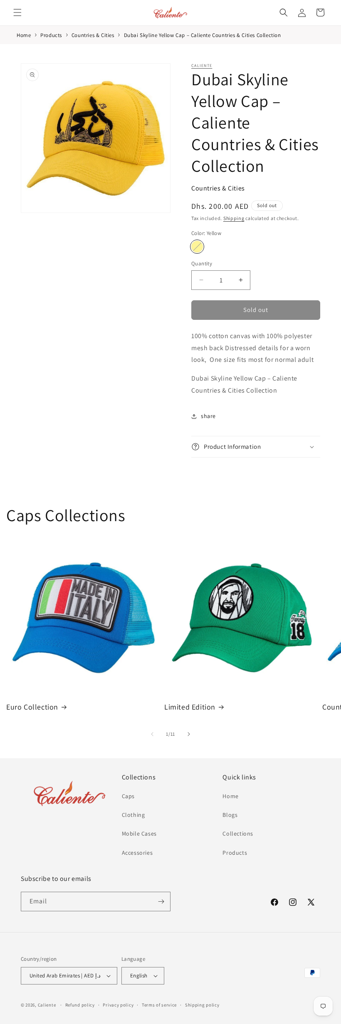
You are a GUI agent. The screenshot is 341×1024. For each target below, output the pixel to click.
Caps (128, 796)
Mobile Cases (139, 833)
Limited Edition (189, 707)
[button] (17, 12)
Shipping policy (202, 1005)
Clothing (133, 815)
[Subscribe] (161, 901)
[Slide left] (152, 734)
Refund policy (80, 1005)
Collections (237, 833)
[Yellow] (197, 246)
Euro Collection (32, 707)
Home (230, 796)
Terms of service (159, 1005)
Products (234, 852)
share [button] (208, 416)
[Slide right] (189, 734)
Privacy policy (118, 1005)
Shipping (234, 218)
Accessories (137, 852)
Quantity (201, 263)
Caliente (201, 65)
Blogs (229, 815)
